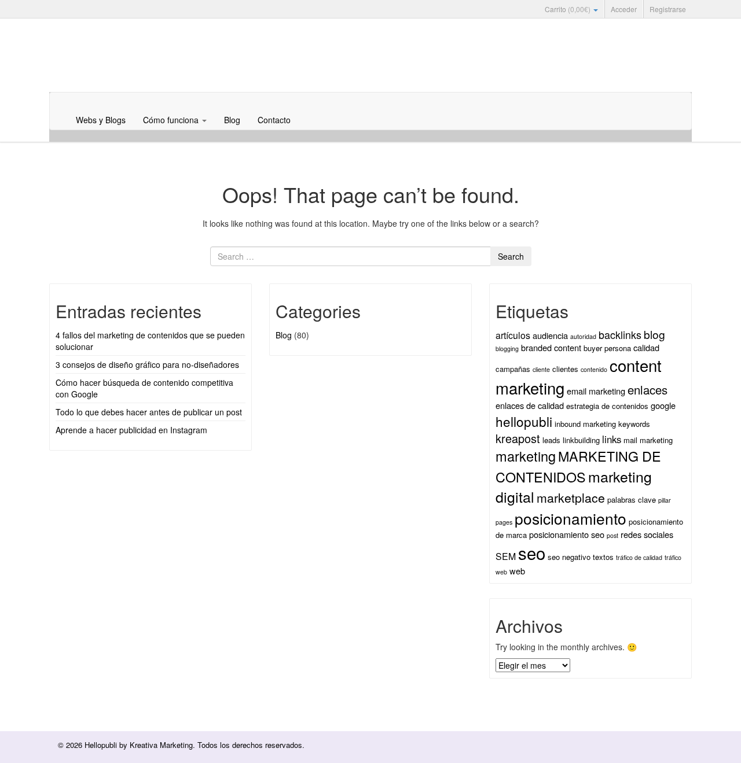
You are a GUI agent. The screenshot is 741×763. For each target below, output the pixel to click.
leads (551, 439)
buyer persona (607, 347)
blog (654, 334)
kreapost (518, 438)
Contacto (274, 120)
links (611, 439)
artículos (513, 335)
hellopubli (524, 421)
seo (531, 552)
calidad (646, 347)
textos (603, 556)
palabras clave (631, 499)
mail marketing (648, 439)
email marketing (596, 391)
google (663, 405)
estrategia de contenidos (607, 405)
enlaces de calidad (530, 405)
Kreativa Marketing (161, 744)
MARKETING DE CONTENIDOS (578, 466)
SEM (506, 556)
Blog (232, 120)
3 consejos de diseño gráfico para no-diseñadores (147, 364)
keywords (634, 423)
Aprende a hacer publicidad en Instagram (131, 430)
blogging (507, 348)
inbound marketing (585, 423)
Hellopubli (136, 70)
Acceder (624, 9)
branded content (551, 347)
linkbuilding (581, 439)
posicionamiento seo (566, 534)
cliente (541, 369)
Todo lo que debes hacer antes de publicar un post (149, 412)
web (517, 571)
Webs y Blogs (101, 120)
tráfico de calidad (639, 557)
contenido (594, 369)
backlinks (620, 334)
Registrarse (668, 9)
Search (511, 256)
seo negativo (569, 556)
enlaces (647, 389)
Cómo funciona (172, 120)
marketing (526, 456)
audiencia (550, 335)
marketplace (571, 497)
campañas (513, 368)
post (612, 535)
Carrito (567, 9)
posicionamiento (570, 518)
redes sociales (647, 534)
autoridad (583, 336)
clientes (565, 368)
